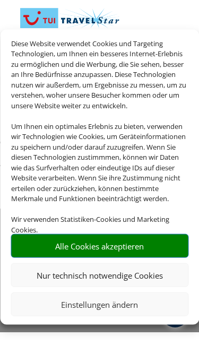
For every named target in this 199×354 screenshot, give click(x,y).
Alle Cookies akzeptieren (99, 245)
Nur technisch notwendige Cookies (100, 275)
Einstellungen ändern (99, 304)
